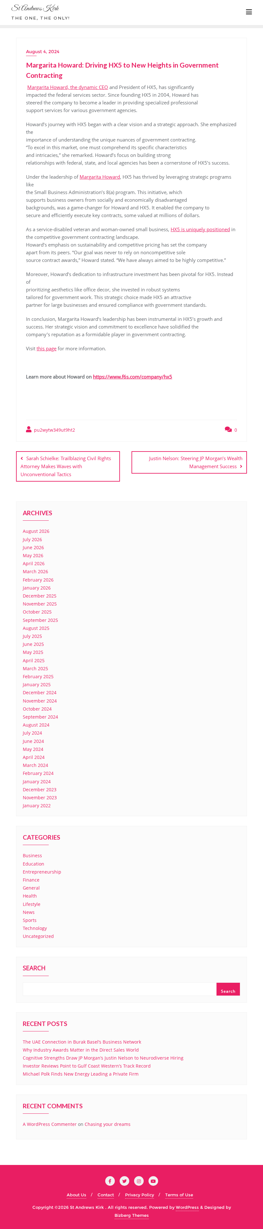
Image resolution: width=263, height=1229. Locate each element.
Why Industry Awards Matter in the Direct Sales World (81, 1050)
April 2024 (34, 757)
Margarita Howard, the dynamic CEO (67, 87)
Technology (35, 928)
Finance (31, 880)
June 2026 (33, 547)
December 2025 (39, 596)
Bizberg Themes (132, 1215)
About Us (76, 1194)
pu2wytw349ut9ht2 (54, 430)
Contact (106, 1194)
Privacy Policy (139, 1194)
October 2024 (37, 709)
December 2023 (39, 789)
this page (46, 348)
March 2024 (35, 765)
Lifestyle (31, 904)
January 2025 (37, 684)
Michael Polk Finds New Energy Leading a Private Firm (81, 1074)
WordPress (187, 1207)
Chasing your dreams (108, 1124)
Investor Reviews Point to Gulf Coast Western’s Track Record (87, 1066)
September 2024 (40, 717)
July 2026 (32, 539)
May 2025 (33, 652)
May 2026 (33, 555)
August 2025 (36, 628)
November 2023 (40, 797)
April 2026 (34, 563)
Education (33, 864)
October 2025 (37, 612)
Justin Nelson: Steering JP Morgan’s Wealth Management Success (195, 462)
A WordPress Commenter (50, 1124)
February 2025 (38, 676)
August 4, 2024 (42, 51)
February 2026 (38, 580)
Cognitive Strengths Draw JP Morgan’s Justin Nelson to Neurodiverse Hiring (103, 1058)
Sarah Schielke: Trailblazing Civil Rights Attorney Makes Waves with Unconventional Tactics (66, 466)
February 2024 (38, 773)
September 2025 (40, 620)
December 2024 (39, 692)
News (29, 912)
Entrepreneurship (42, 872)
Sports (30, 920)
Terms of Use (179, 1194)
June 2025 (33, 644)
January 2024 (37, 781)
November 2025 (40, 604)
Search (34, 968)
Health (30, 896)
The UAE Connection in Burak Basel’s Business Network (82, 1042)
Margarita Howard (100, 177)
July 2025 (32, 636)
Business (32, 855)
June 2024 (33, 741)
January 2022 (37, 805)
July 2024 (32, 733)
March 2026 (35, 571)
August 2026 (36, 531)
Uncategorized (38, 936)
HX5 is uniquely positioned (200, 229)
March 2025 (35, 668)
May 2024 (33, 749)
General (31, 888)
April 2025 (34, 660)
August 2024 (36, 725)
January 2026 (37, 588)
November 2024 (40, 701)
